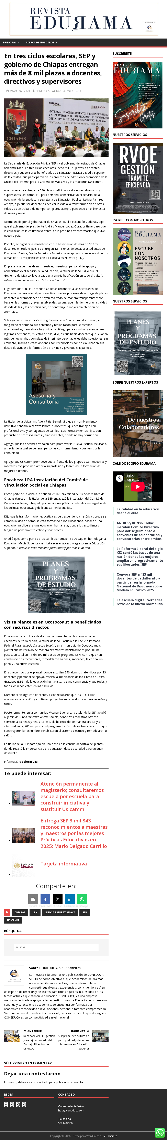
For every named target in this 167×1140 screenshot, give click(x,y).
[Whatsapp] (82, 899)
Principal (9, 42)
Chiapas (20, 912)
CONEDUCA (42, 91)
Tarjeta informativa (64, 863)
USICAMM (13, 920)
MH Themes (110, 1136)
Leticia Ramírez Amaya (60, 912)
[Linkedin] (70, 899)
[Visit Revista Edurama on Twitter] (18, 1105)
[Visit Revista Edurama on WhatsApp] (6, 1105)
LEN (35, 912)
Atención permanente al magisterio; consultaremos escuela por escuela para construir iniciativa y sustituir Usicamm (72, 796)
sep (84, 912)
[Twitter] (58, 899)
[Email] (33, 899)
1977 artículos (71, 968)
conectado (41, 1082)
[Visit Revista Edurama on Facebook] (24, 1105)
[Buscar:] (56, 947)
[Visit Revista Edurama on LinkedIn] (12, 1105)
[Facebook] (45, 899)
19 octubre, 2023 (20, 91)
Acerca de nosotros (40, 42)
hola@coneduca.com (71, 1110)
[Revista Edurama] (83, 36)
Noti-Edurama (64, 91)
